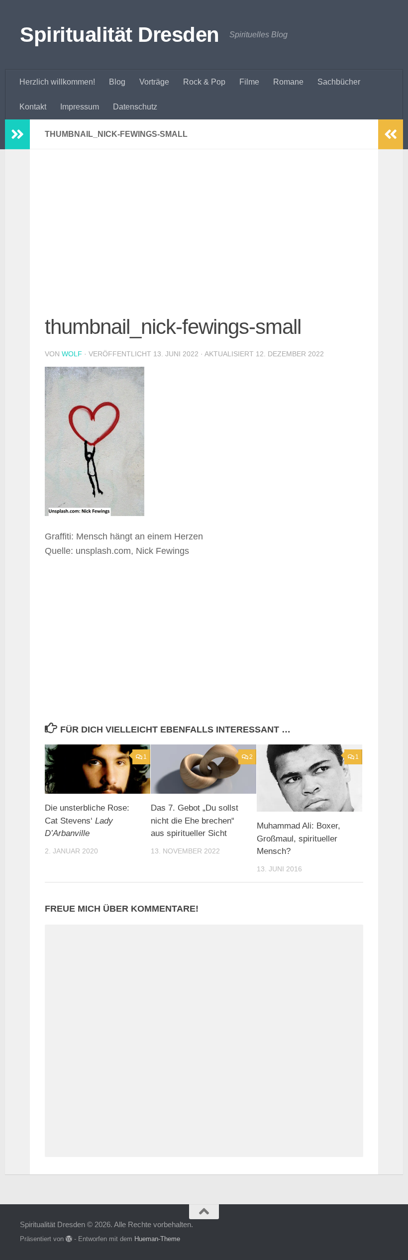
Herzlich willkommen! (57, 82)
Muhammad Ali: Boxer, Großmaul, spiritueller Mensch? (298, 838)
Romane (288, 82)
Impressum (79, 107)
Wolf (72, 354)
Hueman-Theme (157, 1239)
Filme (249, 82)
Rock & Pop (204, 82)
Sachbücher (338, 82)
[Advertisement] (204, 238)
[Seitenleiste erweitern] (17, 134)
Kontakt (32, 107)
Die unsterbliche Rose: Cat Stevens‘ (87, 820)
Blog (117, 82)
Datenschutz (135, 107)
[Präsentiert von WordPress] (69, 1239)
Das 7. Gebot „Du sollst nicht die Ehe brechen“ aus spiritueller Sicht (194, 820)
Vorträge (154, 82)
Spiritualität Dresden (119, 34)
